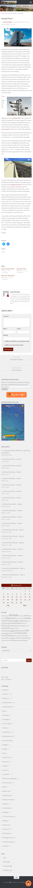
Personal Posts (7, 783)
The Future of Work (8, 816)
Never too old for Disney (7, 269)
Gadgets (5, 745)
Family (4, 621)
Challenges (6, 719)
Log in (4, 857)
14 (21, 597)
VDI (10, 640)
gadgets (16, 621)
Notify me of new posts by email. (14, 345)
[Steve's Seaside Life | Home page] (11, 2)
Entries (6, 862)
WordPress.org (7, 870)
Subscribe (4, 389)
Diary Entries (12, 13)
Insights (5, 766)
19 (12, 600)
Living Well (6, 774)
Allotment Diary (7, 702)
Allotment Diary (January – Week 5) (13, 549)
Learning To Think (21, 269)
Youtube (5, 846)
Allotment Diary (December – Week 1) (14, 575)
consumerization (19, 618)
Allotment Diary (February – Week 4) (13, 530)
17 (3, 600)
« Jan (7, 605)
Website (5, 335)
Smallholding (6, 808)
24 (3, 602)
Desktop (27, 618)
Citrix (2, 618)
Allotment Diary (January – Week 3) (13, 562)
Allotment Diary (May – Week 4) (12, 465)
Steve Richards (7, 22)
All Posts (4, 13)
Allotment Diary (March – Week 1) (12, 523)
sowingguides (11, 638)
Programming (7, 795)
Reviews (3, 638)
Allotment (6, 698)
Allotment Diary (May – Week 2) (12, 472)
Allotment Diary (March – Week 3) (12, 510)
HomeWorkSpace (15, 623)
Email (19, 329)
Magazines (16, 625)
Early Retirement (8, 736)
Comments (7, 866)
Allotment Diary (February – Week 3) (13, 536)
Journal (5, 770)
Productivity (21, 633)
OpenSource (20, 631)
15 (25, 597)
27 (16, 602)
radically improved (16, 184)
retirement (18, 635)
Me (28, 625)
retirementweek (24, 635)
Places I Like (6, 791)
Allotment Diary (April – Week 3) (12, 491)
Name (5, 329)
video (14, 640)
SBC (7, 638)
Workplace (18, 640)
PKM (27, 630)
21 (21, 600)
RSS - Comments (6, 679)
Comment (6, 316)
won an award (5, 129)
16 (29, 597)
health (28, 621)
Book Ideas (6, 715)
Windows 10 (6, 829)
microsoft (5, 628)
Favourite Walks (7, 740)
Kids (12, 626)
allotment (7, 615)
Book (4, 711)
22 (25, 600)
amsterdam (21, 615)
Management (24, 625)
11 (8, 597)
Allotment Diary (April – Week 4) (12, 485)
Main (20, 625)
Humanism (6, 762)
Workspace (24, 640)
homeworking (5, 623)
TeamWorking (26, 638)
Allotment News (7, 707)
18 (8, 600)
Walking (21, 13)
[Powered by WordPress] (10, 882)
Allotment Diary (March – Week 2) (12, 517)
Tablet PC (19, 638)
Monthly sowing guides (9, 778)
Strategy (5, 812)
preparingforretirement (8, 633)
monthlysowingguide (8, 631)
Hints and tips (7, 757)
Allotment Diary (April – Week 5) (12, 478)
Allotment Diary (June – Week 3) (12, 459)
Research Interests (8, 799)
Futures (10, 621)
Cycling (5, 728)
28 (21, 602)
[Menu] (30, 2)
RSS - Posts (4, 677)
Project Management (8, 636)
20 (16, 600)
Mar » (25, 605)
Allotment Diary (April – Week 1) (12, 498)
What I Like (6, 825)
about (2, 615)
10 (3, 597)
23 (29, 600)
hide (4, 753)
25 (8, 602)
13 (16, 597)
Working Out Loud (8, 837)
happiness (23, 621)
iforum (23, 623)
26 (12, 602)
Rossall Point (17, 118)
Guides (5, 749)
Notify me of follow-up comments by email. (17, 341)
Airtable (5, 690)
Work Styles (6, 833)
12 (12, 597)
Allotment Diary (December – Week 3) (14, 568)
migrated (12, 628)
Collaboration (10, 618)
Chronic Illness (7, 724)
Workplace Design (8, 842)
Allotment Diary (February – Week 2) (13, 543)
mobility (17, 628)
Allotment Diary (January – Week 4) (13, 555)
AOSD (26, 616)
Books (29, 615)
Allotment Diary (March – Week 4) (12, 504)
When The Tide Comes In (8, 275)
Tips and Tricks (5, 640)
